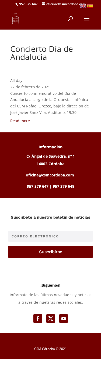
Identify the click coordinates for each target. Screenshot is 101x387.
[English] (83, 5)
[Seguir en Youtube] (63, 318)
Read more (20, 120)
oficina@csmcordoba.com (50, 175)
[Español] (89, 5)
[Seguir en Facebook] (37, 318)
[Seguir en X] (50, 318)
